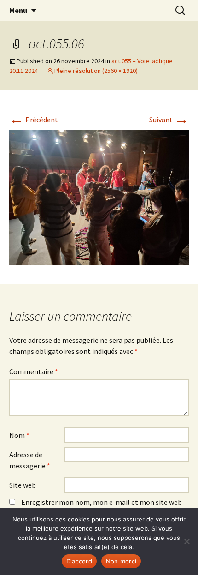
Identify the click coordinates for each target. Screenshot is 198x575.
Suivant (169, 119)
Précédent (33, 119)
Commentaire (33, 371)
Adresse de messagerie (29, 460)
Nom (19, 435)
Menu (18, 10)
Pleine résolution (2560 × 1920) (96, 70)
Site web (22, 485)
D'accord (79, 561)
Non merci (121, 561)
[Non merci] (186, 541)
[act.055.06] (99, 196)
